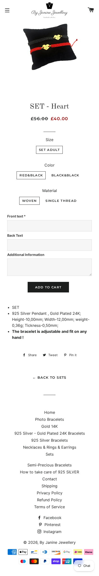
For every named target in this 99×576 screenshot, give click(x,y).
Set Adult (49, 150)
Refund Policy (49, 499)
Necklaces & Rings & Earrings (49, 447)
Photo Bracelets (49, 419)
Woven (29, 201)
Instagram (52, 531)
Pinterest (52, 524)
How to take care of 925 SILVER (49, 472)
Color (49, 165)
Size (49, 139)
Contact (49, 479)
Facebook (52, 517)
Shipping (49, 485)
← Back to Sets (49, 377)
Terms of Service (49, 506)
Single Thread (61, 201)
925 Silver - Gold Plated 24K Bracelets (49, 433)
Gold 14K (49, 426)
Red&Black (31, 175)
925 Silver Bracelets (49, 440)
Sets (50, 454)
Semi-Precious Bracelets (49, 465)
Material (49, 190)
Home (49, 412)
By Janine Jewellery (58, 542)
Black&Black (65, 175)
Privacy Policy (49, 492)
